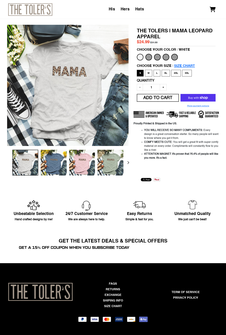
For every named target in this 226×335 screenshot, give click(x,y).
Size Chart (184, 66)
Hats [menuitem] (139, 9)
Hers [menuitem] (125, 9)
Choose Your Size (166, 66)
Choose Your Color (163, 50)
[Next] (128, 162)
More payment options (198, 106)
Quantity (145, 80)
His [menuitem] (112, 9)
